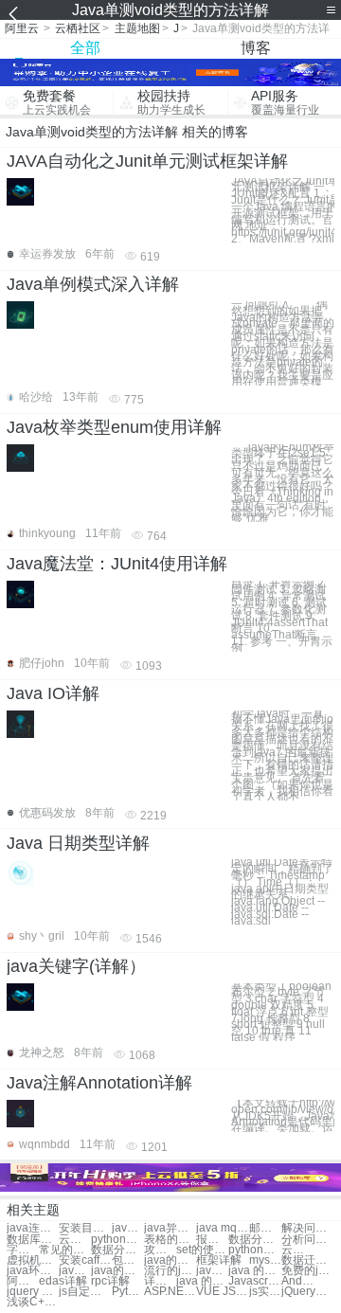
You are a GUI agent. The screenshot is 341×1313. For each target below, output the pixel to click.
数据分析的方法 (254, 1239)
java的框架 (170, 1260)
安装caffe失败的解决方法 (85, 1260)
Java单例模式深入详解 (93, 284)
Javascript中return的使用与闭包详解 (254, 1281)
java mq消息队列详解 (222, 1228)
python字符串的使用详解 (117, 1239)
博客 (256, 48)
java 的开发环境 (202, 1281)
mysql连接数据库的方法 (265, 1260)
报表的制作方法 (212, 1239)
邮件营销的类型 (265, 1228)
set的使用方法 (202, 1250)
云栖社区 (77, 28)
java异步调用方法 (170, 1228)
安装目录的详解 (85, 1228)
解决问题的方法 (307, 1228)
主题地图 (137, 28)
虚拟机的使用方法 (33, 1260)
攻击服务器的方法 (160, 1250)
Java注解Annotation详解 (99, 1082)
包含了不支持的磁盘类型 (128, 1260)
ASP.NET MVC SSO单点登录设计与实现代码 (170, 1291)
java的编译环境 (117, 1271)
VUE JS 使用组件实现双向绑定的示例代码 (222, 1291)
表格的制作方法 (170, 1239)
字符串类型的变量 (23, 1250)
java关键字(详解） (76, 966)
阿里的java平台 (23, 1281)
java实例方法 (128, 1228)
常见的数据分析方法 (65, 1250)
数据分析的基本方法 (117, 1250)
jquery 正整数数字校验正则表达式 (33, 1291)
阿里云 (22, 28)
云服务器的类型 (75, 1239)
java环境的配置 (33, 1271)
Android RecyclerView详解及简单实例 (297, 1281)
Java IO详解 (53, 693)
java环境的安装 (75, 1271)
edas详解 (63, 1281)
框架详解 (219, 1260)
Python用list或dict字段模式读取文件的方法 (128, 1291)
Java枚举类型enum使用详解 (114, 427)
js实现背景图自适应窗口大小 (265, 1291)
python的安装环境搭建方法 (254, 1250)
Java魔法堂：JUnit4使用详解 (117, 563)
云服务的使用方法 (297, 1250)
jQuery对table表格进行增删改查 (307, 1291)
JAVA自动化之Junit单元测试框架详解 (147, 161)
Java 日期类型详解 (78, 843)
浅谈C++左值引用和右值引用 (33, 1302)
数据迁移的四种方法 (307, 1260)
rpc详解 (110, 1281)
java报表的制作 (212, 1271)
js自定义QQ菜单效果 (85, 1291)
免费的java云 (307, 1271)
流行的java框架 (170, 1271)
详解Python (160, 1281)
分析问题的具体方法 (307, 1239)
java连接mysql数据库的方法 (33, 1228)
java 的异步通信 (254, 1271)
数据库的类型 (33, 1239)
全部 (85, 48)
